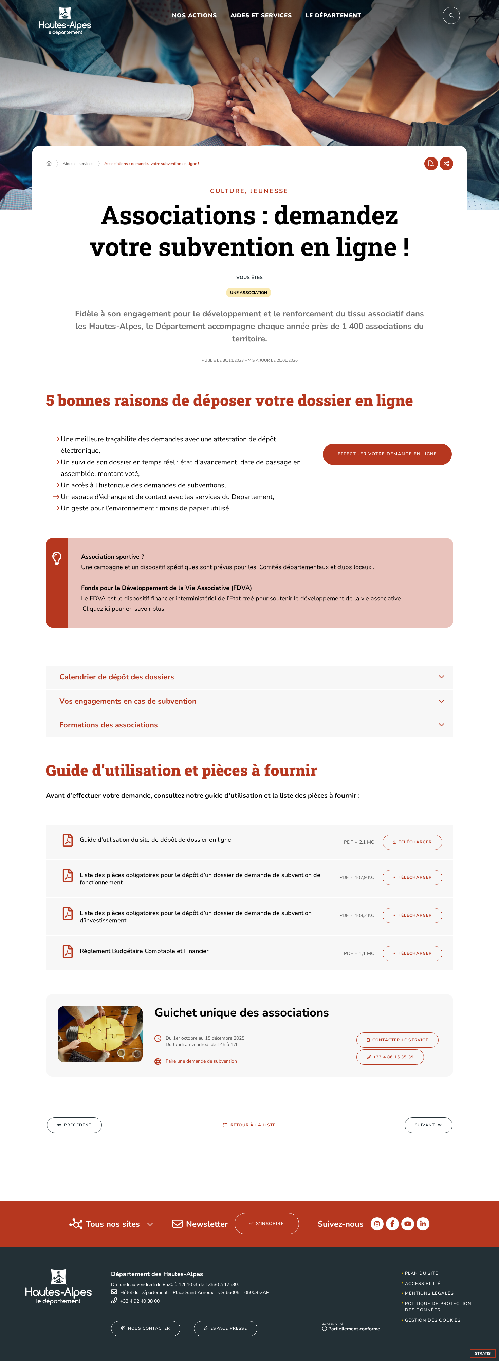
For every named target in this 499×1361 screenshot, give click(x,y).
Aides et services (78, 163)
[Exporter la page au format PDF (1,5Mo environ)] (431, 163)
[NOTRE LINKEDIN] (423, 1224)
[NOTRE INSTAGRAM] (377, 1224)
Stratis (483, 1353)
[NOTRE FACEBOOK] (392, 1224)
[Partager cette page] (446, 163)
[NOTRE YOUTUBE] (407, 1224)
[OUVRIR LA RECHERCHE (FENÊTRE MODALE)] (451, 15)
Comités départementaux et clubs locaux (315, 567)
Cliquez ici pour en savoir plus (123, 608)
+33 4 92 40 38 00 (140, 1301)
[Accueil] (49, 164)
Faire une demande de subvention (201, 1061)
